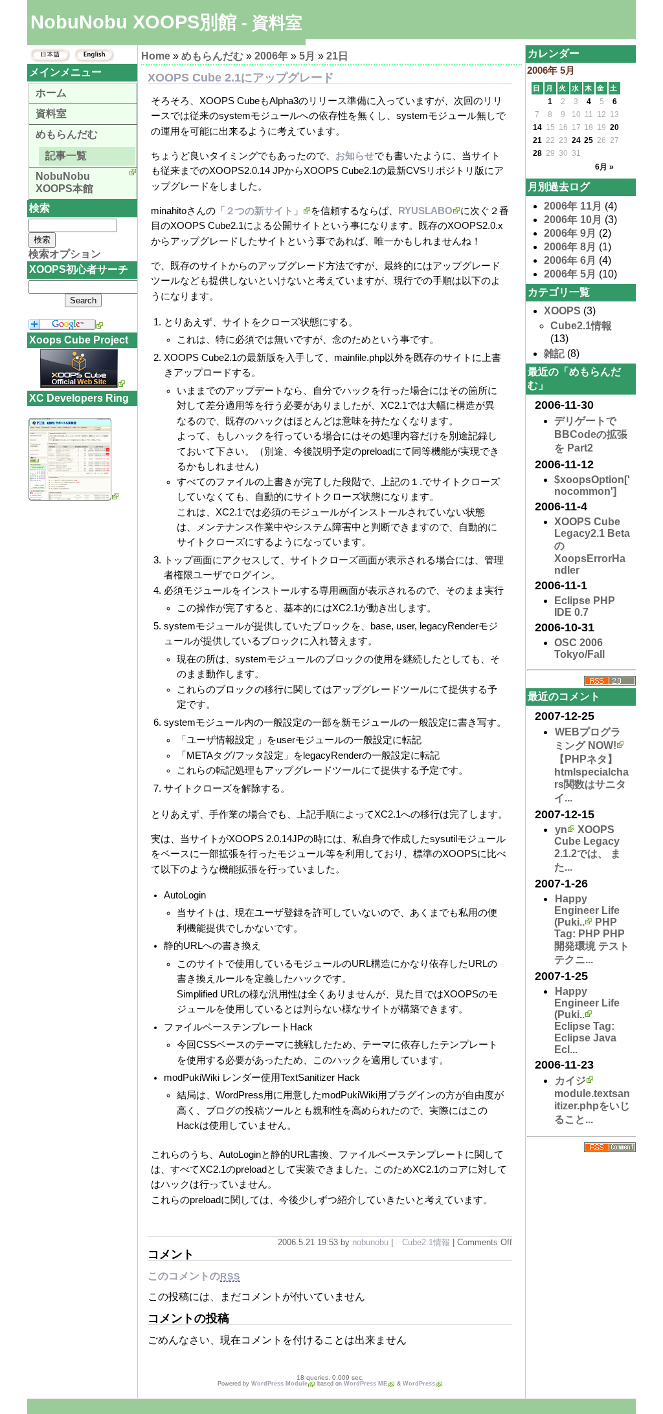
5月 (307, 55)
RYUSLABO (425, 211)
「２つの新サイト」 (259, 211)
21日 (337, 55)
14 (537, 127)
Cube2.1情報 (426, 1242)
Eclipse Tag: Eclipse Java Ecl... (585, 1038)
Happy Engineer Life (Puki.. (587, 910)
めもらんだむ (212, 55)
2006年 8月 (570, 246)
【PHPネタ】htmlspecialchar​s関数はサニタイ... (591, 778)
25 (588, 140)
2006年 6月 (570, 260)
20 (614, 127)
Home (155, 55)
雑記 (554, 353)
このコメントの (194, 1275)
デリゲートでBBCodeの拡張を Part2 (590, 434)
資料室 (51, 113)
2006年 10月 (573, 219)
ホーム (51, 92)
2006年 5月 (570, 273)
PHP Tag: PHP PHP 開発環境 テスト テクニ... (591, 941)
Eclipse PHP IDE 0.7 (584, 606)
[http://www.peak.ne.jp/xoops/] (73, 497)
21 (537, 140)
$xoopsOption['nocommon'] (592, 485)
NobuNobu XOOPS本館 (64, 182)
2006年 (271, 55)
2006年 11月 (573, 206)
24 (576, 140)
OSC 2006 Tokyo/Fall (579, 648)
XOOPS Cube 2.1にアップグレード (241, 77)
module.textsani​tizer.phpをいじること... (592, 1106)
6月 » (604, 166)
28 (537, 153)
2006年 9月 (570, 233)
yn (561, 829)
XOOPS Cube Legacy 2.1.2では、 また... (587, 848)
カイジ (570, 1080)
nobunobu (370, 1242)
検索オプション (64, 253)
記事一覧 (66, 155)
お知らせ (354, 156)
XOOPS (562, 310)
